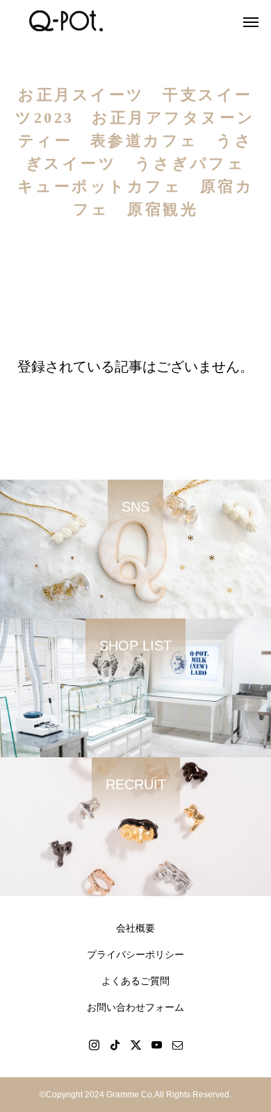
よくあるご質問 (135, 980)
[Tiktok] (115, 1045)
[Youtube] (156, 1045)
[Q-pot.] (66, 21)
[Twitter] (135, 1045)
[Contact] (177, 1045)
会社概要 (135, 928)
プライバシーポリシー (135, 954)
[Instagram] (94, 1045)
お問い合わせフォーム (135, 1007)
